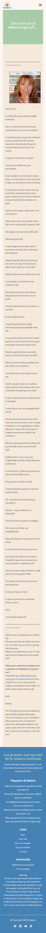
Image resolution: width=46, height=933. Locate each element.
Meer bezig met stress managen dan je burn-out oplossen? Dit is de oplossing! (23, 820)
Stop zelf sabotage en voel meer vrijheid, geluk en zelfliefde (23, 796)
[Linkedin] (31, 926)
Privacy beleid (23, 869)
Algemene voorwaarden (23, 865)
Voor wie (23, 839)
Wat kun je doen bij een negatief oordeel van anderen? (23, 788)
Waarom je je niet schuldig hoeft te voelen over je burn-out (23, 812)
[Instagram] (20, 926)
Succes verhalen (23, 847)
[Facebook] (15, 926)
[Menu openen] (40, 4)
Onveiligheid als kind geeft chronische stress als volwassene (23, 804)
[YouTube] (25, 926)
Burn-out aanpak (23, 843)
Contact (23, 851)
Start (23, 834)
